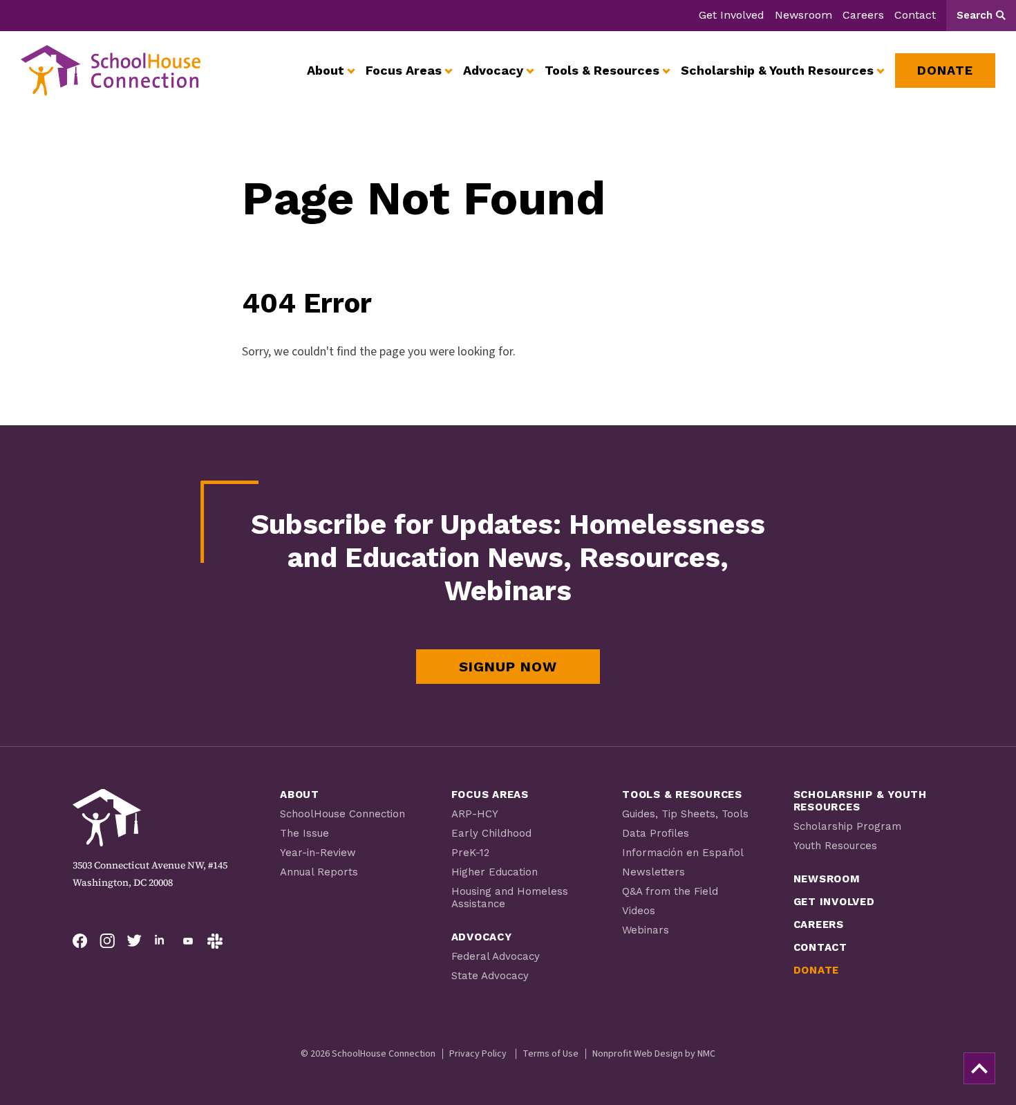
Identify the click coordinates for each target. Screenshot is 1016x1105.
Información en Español (683, 852)
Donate (816, 970)
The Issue (304, 833)
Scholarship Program (847, 826)
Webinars (645, 930)
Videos (638, 910)
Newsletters (653, 872)
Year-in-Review (318, 852)
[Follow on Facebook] (80, 941)
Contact (915, 14)
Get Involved (731, 14)
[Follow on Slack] (215, 941)
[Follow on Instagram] (107, 941)
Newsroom (803, 14)
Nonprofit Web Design (637, 1054)
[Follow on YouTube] (188, 941)
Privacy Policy (478, 1054)
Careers (863, 14)
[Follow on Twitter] (134, 941)
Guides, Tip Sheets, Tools (685, 814)
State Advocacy (490, 975)
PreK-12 (470, 852)
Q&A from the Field (670, 891)
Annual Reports (319, 872)
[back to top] (979, 1068)
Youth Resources (835, 845)
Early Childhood (491, 833)
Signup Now (508, 666)
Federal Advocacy (495, 956)
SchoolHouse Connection (342, 814)
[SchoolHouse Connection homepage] (110, 70)
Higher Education (494, 872)
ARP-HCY (474, 814)
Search (975, 15)
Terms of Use (550, 1054)
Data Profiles (655, 833)
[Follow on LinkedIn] (161, 941)
